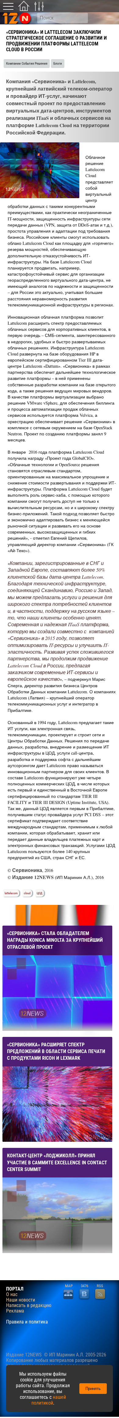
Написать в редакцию (28, 1305)
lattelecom (11, 893)
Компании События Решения (26, 64)
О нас (11, 1294)
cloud (27, 893)
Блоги (57, 64)
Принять (93, 1388)
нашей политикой (48, 1400)
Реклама (15, 1311)
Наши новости (20, 1300)
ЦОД (39, 893)
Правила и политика (27, 1322)
